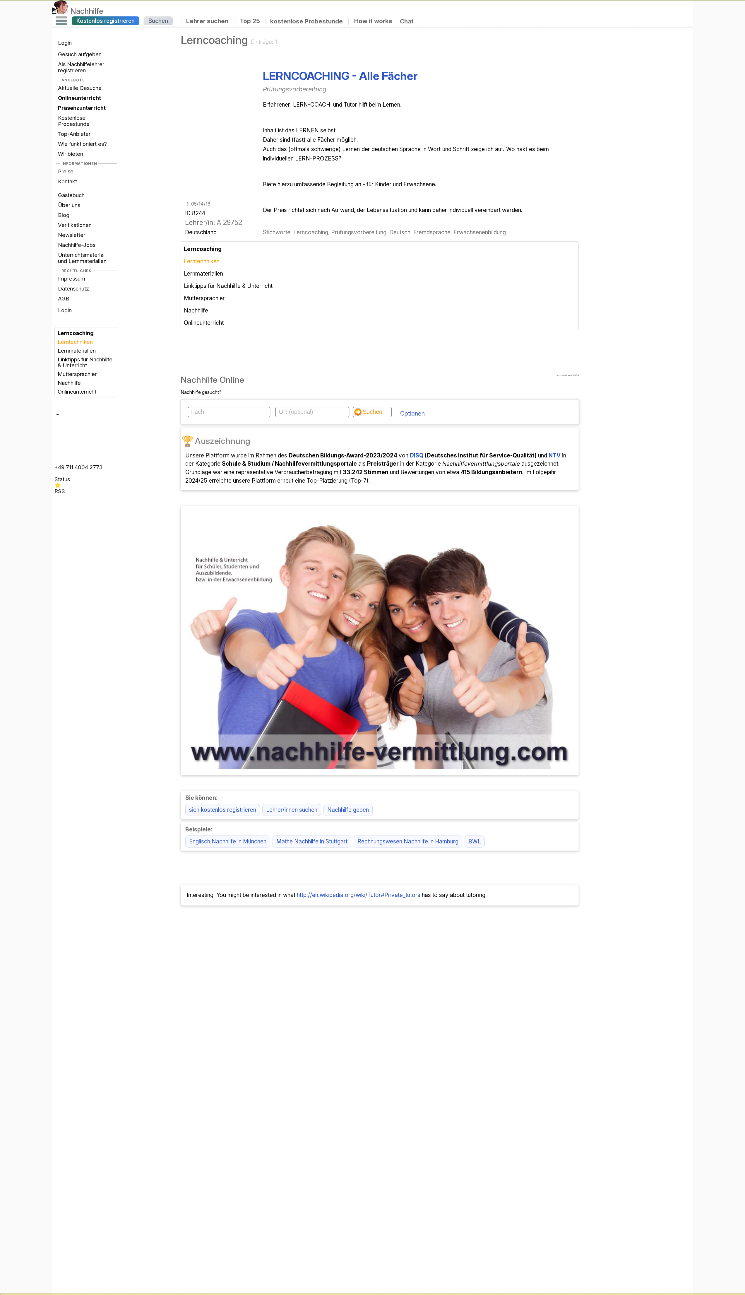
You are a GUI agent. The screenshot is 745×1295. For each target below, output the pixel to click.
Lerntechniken (75, 342)
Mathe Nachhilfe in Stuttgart (311, 841)
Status (62, 479)
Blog (63, 215)
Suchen (158, 20)
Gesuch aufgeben (80, 54)
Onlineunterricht (77, 391)
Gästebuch (71, 195)
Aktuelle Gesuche (80, 88)
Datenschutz (73, 288)
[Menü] (61, 20)
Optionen (412, 413)
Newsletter (71, 235)
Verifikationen (75, 225)
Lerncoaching (76, 333)
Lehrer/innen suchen (291, 809)
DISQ (417, 455)
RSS (59, 491)
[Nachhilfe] (60, 11)
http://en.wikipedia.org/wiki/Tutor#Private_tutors (358, 894)
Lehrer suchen (207, 21)
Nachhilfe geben (348, 809)
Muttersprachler (77, 374)
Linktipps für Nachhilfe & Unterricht (85, 362)
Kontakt (67, 181)
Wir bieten (70, 154)
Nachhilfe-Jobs (76, 245)
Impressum (71, 278)
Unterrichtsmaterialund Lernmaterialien (82, 258)
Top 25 (250, 21)
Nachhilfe (86, 11)
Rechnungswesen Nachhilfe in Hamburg (407, 841)
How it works (373, 21)
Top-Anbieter (74, 134)
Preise (65, 171)
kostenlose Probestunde (306, 21)
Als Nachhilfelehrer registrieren (81, 67)
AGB (63, 298)
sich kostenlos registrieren (222, 809)
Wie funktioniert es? (82, 144)
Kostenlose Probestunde (74, 121)
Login (65, 43)
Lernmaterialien (77, 350)
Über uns (69, 205)
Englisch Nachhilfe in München (227, 841)
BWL (474, 841)
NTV (555, 455)
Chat (407, 21)
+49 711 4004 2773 (78, 467)
